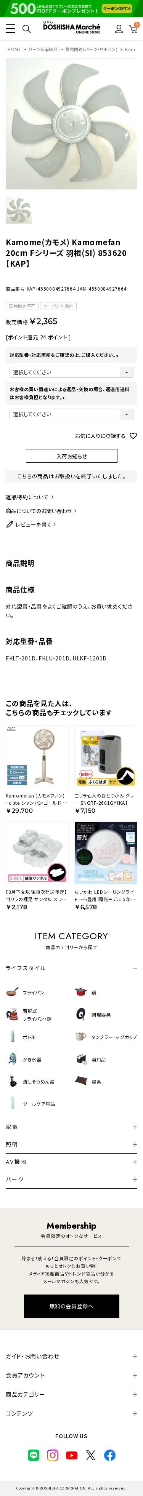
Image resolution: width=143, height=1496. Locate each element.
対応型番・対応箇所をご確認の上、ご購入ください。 (65, 355)
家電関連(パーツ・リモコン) (91, 49)
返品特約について (27, 497)
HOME (14, 49)
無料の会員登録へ (71, 1306)
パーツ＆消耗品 (43, 49)
